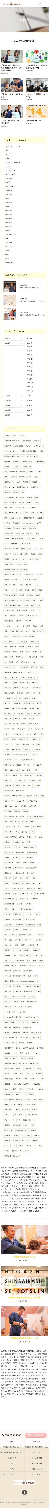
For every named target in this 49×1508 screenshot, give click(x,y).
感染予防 (13, 616)
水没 (6, 508)
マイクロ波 (8, 688)
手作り (28, 652)
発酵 (32, 1125)
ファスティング (11, 170)
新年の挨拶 (25, 744)
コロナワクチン (37, 765)
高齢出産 (25, 1032)
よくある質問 (18, 446)
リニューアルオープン (28, 822)
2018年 (7, 405)
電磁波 (35, 626)
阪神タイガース (16, 749)
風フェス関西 (32, 976)
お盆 (40, 837)
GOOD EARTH (39, 575)
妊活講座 (8, 222)
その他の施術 (27, 441)
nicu (34, 883)
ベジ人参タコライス (11, 1038)
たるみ (34, 539)
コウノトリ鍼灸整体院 (17, 960)
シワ (27, 539)
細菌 (41, 657)
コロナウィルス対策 (30, 580)
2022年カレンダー (17, 888)
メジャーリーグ (36, 749)
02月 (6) (30, 387)
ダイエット (8, 683)
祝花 (17, 832)
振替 (36, 497)
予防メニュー (27, 466)
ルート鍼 (40, 1079)
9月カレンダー (26, 1135)
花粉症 (7, 250)
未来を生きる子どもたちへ (13, 575)
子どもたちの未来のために (13, 605)
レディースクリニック (36, 729)
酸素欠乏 (16, 858)
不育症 (7, 1151)
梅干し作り (36, 1038)
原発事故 (39, 775)
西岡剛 (7, 749)
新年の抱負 (32, 528)
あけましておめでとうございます (15, 996)
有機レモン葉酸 (9, 1022)
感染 (6, 616)
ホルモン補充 (20, 852)
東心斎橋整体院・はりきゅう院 (14, 497)
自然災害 (17, 719)
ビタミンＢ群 (18, 1007)
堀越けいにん (27, 930)
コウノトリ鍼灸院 (10, 837)
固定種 (39, 703)
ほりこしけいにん (10, 935)
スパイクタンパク (10, 847)
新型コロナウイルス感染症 (13, 765)
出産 (30, 477)
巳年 (34, 1099)
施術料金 (37, 441)
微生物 (11, 662)
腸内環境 (13, 647)
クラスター (29, 621)
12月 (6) (30, 347)
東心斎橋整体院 (32, 456)
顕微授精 (21, 1146)
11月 (13, 729)
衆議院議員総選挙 (31, 868)
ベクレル (18, 780)
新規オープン (14, 822)
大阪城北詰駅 (17, 1084)
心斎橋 (7, 436)
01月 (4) (30, 391)
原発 (6, 780)
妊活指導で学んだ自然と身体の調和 (16, 569)
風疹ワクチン (14, 770)
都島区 (14, 1089)
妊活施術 (7, 461)
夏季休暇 (7, 950)
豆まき (40, 554)
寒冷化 (18, 1048)
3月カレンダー (29, 775)
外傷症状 (8, 210)
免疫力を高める (38, 631)
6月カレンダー (18, 1115)
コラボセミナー (35, 559)
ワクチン (27, 765)
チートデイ (35, 1053)
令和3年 (35, 739)
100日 (39, 883)
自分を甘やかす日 (10, 1063)
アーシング (27, 914)
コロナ (32, 611)
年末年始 (16, 523)
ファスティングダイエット (28, 677)
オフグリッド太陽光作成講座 (13, 796)
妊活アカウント (9, 482)
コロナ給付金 (24, 667)
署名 (41, 667)
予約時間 (30, 1089)
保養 (34, 960)
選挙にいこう (9, 873)
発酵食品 (30, 647)
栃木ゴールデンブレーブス (21, 755)
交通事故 (7, 919)
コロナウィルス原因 (11, 585)
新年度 (29, 1146)
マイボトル (37, 713)
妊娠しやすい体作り (29, 1120)
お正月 (39, 523)
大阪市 (7, 1089)
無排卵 (16, 1002)
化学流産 (14, 1151)
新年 (24, 528)
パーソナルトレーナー (11, 760)
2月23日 (18, 564)
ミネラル (40, 935)
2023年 (29, 343)
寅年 (39, 888)
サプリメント (17, 950)
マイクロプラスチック (11, 724)
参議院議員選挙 (30, 924)
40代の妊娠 (8, 811)
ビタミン (31, 935)
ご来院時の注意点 (28, 1048)
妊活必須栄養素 (24, 955)
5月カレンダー (25, 662)
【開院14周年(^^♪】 (34, 120)
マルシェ (37, 914)
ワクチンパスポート (11, 909)
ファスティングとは (11, 677)
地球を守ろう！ (9, 487)
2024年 (7, 343)
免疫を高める (33, 657)
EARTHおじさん (28, 575)
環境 (7, 150)
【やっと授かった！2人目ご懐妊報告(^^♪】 (12, 121)
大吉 (23, 533)
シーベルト (31, 780)
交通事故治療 (39, 461)
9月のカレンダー (10, 713)
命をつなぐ (32, 966)
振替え (35, 600)
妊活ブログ (22, 477)
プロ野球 (7, 755)
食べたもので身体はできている (22, 894)
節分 (26, 554)
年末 (38, 981)
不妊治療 (23, 472)
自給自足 (21, 595)
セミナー (24, 559)
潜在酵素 (7, 1135)
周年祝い (7, 883)
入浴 (13, 590)
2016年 (7, 410)
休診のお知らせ (11, 186)
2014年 (7, 415)
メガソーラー (21, 801)
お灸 (32, 513)
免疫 (21, 585)
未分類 (7, 230)
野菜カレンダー (36, 1032)
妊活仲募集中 (27, 1027)
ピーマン (18, 1068)
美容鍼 (7, 539)
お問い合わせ (38, 446)
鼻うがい (7, 636)
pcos (29, 785)
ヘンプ (18, 626)
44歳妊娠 (17, 811)
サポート (7, 1120)
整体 (25, 564)
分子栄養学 (28, 1007)
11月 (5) (29, 351)
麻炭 (28, 626)
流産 (16, 806)
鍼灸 (23, 492)
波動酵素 (7, 1125)
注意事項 (21, 1089)
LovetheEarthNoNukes (27, 981)
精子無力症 (32, 806)
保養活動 (23, 966)
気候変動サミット (22, 487)
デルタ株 (16, 842)
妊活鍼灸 (7, 1053)
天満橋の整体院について (12, 1156)
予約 (11, 744)
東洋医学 (21, 1043)
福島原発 (30, 858)
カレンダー (15, 559)
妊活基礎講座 (28, 971)
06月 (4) (30, 371)
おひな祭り (31, 996)
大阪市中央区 (9, 924)
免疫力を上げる (21, 657)
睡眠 (6, 657)
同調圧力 (7, 858)
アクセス (28, 446)
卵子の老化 (8, 528)
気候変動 (26, 482)
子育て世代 (8, 878)
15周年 (31, 1094)
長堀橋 (31, 472)
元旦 (6, 744)
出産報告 (8, 202)
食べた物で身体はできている (13, 600)
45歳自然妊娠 (9, 1079)
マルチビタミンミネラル (31, 1017)
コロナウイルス (29, 636)
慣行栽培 (31, 945)
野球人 (35, 755)
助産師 (7, 966)
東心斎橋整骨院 (29, 518)
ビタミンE (8, 1007)
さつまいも (39, 1089)
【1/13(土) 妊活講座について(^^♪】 (37, 95)
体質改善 (8, 194)
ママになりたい (32, 672)
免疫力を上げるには (16, 631)
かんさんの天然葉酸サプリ (13, 1017)
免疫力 (7, 154)
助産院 (41, 960)
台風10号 (13, 477)
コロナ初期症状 (9, 641)
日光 (6, 960)
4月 (24, 785)
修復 (11, 657)
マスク (39, 611)
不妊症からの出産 (10, 1043)
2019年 (29, 400)
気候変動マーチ (36, 487)
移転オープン (9, 832)
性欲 (14, 955)
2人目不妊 (36, 785)
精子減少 (23, 806)
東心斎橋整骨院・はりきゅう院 (14, 816)
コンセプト (22, 436)
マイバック (8, 719)
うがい (36, 585)
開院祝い (7, 1074)
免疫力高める (17, 636)
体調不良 (8, 190)
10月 (23, 858)
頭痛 (7, 258)
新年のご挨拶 (9, 533)
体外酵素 (16, 1135)
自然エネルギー (9, 801)
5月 (17, 662)
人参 (17, 1110)
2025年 (29, 338)
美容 (37, 533)
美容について (10, 246)
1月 (41, 739)
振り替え (30, 533)
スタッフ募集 (26, 883)
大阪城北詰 (36, 1084)
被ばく (25, 863)
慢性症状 (8, 226)
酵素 (15, 683)
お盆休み (7, 842)
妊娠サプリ (8, 1027)
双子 (21, 1053)
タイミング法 (9, 852)
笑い (41, 652)
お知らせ (8, 158)
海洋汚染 (31, 719)
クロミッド (8, 914)
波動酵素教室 (17, 1125)
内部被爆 (17, 785)
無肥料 (23, 945)
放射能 (18, 863)
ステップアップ (29, 1068)
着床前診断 (34, 899)
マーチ (26, 605)
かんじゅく (8, 1115)
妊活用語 (8, 218)
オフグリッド (37, 688)
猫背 (7, 238)
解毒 (7, 254)
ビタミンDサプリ (37, 955)
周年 (42, 734)
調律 (23, 1141)
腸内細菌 (21, 647)
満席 (13, 708)
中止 (32, 605)
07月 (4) (30, 367)
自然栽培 (30, 595)
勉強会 (7, 206)
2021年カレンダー (24, 739)
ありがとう (25, 832)
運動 (6, 647)
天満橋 (25, 1079)
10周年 (12, 518)
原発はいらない (33, 801)
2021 (33, 744)
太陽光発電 (29, 796)
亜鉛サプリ (36, 950)
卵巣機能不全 (9, 1094)
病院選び (14, 966)
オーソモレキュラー (11, 1012)
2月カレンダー (30, 1105)
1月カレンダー (30, 888)
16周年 (6, 1146)
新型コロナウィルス (12, 146)
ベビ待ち (35, 770)
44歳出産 (25, 811)
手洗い (7, 590)
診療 (6, 518)
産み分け (20, 904)
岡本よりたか (39, 894)
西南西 (7, 559)
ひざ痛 (40, 590)
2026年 (7, 338)
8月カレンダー (9, 1130)
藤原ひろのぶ (9, 564)
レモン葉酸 (8, 991)
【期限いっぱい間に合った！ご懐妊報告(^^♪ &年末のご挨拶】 (11, 68)
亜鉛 (10, 940)
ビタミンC (23, 1012)
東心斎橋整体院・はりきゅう (13, 513)
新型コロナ (19, 621)
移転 (6, 822)
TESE (28, 1141)
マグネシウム (29, 940)
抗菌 (41, 626)
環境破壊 (7, 492)
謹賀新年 (7, 894)
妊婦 (23, 842)
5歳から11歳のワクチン (27, 909)
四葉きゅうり (17, 703)
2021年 (29, 395)
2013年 (29, 415)
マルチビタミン (21, 1094)
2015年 (29, 410)
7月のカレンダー (31, 693)
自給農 (34, 698)
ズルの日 (31, 1058)
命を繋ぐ (27, 950)
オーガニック (9, 626)
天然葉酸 (37, 986)
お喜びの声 (8, 446)
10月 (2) (30, 355)
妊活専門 (26, 827)
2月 (15, 554)
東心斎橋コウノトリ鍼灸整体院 (14, 791)
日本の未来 (30, 873)
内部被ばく (8, 785)
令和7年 (41, 1099)
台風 (6, 477)
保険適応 (28, 904)
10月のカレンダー (34, 724)
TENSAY (26, 1125)
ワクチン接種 (26, 770)
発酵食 (35, 652)
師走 (21, 878)
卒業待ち (16, 883)
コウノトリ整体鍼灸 (12, 162)
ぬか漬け (7, 652)
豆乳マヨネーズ (25, 1038)
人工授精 (7, 827)
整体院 (14, 436)
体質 (18, 1120)
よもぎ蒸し (9, 178)
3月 (21, 775)
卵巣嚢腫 (20, 713)
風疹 (6, 770)
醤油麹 (15, 652)
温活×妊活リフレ (11, 234)
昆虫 (24, 719)
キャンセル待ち (22, 708)
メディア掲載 (10, 174)
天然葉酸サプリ (31, 1002)
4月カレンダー (34, 641)
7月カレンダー (24, 1151)
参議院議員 (8, 930)
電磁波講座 (17, 914)
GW (34, 662)
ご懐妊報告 (13, 544)
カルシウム (18, 940)
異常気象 (34, 482)
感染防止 (21, 616)
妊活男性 (38, 472)
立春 (21, 554)
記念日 (7, 739)
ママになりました (10, 698)
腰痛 (33, 590)
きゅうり (7, 703)
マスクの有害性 (29, 919)
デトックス (35, 683)
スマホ (36, 502)
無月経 (29, 837)
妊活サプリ (8, 971)
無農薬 (38, 595)
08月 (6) (30, 363)
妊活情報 (8, 214)
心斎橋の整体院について (12, 441)
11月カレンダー (21, 729)
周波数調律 (8, 1141)
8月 (35, 837)
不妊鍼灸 (33, 508)
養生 (41, 549)
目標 (38, 744)
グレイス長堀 (36, 827)
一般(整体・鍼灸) (27, 461)
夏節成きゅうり (29, 703)
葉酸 (16, 945)
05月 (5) (30, 375)
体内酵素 (33, 1130)
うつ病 (19, 590)
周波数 (16, 1141)
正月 (27, 1074)
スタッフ (28, 734)
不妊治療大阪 (9, 1068)
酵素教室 (36, 1135)
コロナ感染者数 (22, 641)
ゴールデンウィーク (11, 667)
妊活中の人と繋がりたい (12, 1032)
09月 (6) (30, 359)
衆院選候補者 (18, 868)
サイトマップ (37, 1474)
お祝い (19, 518)
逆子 (27, 513)
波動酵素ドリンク (22, 1130)
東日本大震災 (9, 863)
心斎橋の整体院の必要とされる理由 (32, 451)
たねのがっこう (23, 899)
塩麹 (21, 652)
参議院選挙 (19, 924)
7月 (33, 832)
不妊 (41, 600)
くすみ (41, 539)
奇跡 (22, 1002)
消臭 (6, 631)
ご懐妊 (7, 166)
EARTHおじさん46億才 (29, 847)
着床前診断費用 (9, 904)
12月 (15, 878)
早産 (28, 842)
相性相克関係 (9, 1048)
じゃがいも (25, 1110)
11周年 (36, 734)
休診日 (28, 600)
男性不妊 (8, 242)
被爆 (6, 806)
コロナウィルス (16, 580)
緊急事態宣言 (9, 621)
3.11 (11, 780)
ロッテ (26, 749)
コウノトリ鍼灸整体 (11, 472)
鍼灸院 (32, 1079)
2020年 (8, 400)
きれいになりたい (17, 539)
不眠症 (7, 182)
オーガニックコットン (34, 616)
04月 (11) (30, 379)
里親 (28, 960)
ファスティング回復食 (11, 549)
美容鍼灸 (7, 466)
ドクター (7, 734)
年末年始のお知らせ (28, 523)
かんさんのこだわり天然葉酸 (23, 991)
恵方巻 (33, 554)
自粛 (38, 605)
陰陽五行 (30, 1043)
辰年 (21, 1074)
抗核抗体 (20, 1105)
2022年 (7, 395)
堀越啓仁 (17, 930)
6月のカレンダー (19, 672)
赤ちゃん (37, 477)
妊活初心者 (8, 672)
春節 (30, 549)
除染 (39, 780)
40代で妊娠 (34, 1022)
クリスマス (8, 986)
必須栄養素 (22, 935)
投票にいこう (20, 873)
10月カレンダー (34, 1063)
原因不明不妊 (9, 1110)
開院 (34, 878)
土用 (35, 549)
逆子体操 (40, 513)
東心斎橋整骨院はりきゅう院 (13, 1099)
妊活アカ (21, 502)
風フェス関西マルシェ (11, 981)
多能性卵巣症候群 (31, 1115)
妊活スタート (23, 1063)
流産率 (16, 688)
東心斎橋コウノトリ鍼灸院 (22, 986)
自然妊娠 (20, 693)
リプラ (13, 1105)
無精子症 (35, 1141)
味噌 (37, 647)
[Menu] (45, 3)
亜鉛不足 (7, 955)
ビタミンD (39, 940)
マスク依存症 (17, 919)
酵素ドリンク (24, 683)
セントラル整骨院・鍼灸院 (35, 816)
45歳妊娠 (17, 1027)
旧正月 (23, 549)
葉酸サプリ (9, 262)
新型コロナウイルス (11, 775)
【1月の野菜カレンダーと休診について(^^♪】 (36, 66)
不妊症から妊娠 (32, 852)
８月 (27, 1053)
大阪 (18, 482)
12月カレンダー (18, 734)
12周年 (28, 878)
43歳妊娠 (34, 1110)
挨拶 (17, 744)
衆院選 (32, 863)
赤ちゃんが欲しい (21, 508)
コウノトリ (8, 554)
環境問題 (16, 492)
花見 (40, 1146)
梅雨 (19, 827)
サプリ (41, 966)
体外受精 (7, 523)
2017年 (29, 405)
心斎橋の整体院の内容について (14, 456)
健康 (7, 198)
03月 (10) (30, 383)
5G (11, 806)
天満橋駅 (27, 1084)
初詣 (17, 533)
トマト (15, 1053)
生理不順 (21, 837)
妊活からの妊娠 (9, 693)
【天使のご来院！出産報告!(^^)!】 (12, 95)
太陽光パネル (26, 688)
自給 (20, 698)
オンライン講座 (9, 611)
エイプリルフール (22, 1022)
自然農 (26, 698)
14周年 (39, 1068)
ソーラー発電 (39, 796)
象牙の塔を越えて (10, 899)
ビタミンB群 (8, 945)
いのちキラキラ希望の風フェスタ (15, 976)
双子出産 (40, 1048)
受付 (6, 502)
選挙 (39, 924)
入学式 (18, 1079)
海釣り (23, 724)
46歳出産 (39, 1074)
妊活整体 (7, 1084)
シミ (6, 544)
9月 (38, 708)
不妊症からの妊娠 (10, 595)
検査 (11, 508)
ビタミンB (8, 1002)
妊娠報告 (17, 528)
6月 (14, 827)
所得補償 (34, 667)
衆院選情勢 (8, 868)
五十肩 (27, 590)
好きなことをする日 (11, 1058)
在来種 (7, 708)
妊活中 (7, 580)
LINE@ (29, 502)
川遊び (28, 713)
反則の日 (23, 1058)
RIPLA (6, 1105)
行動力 (32, 708)
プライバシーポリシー (11, 451)
